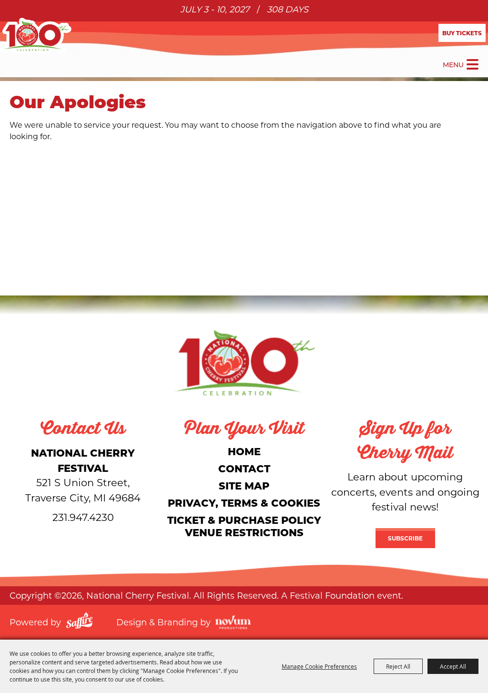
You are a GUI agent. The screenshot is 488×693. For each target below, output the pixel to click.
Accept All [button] (453, 666)
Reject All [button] (398, 666)
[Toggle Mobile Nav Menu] (472, 64)
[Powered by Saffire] (79, 622)
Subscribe (405, 538)
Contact (244, 468)
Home (244, 451)
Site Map (244, 485)
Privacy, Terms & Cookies (244, 503)
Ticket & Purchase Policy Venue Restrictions (244, 526)
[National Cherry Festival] (35, 36)
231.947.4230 (83, 517)
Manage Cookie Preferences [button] (319, 666)
